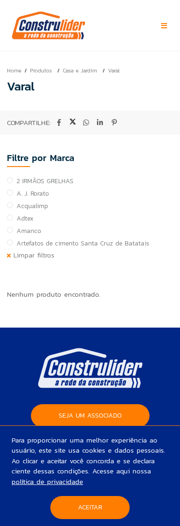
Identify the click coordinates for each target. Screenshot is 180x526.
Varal (114, 70)
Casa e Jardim (81, 70)
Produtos (42, 70)
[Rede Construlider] (66, 25)
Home (14, 70)
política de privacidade (47, 481)
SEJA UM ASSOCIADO (90, 415)
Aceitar (90, 507)
